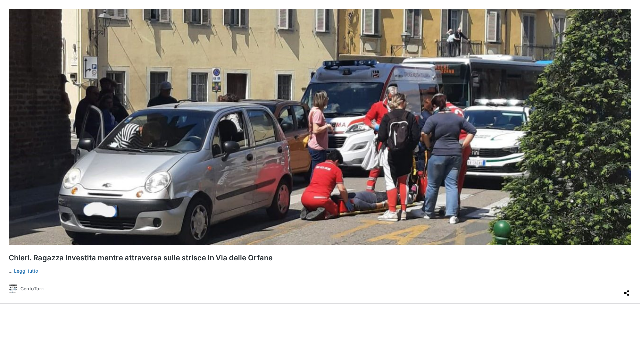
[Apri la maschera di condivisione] (626, 290)
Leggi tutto (26, 271)
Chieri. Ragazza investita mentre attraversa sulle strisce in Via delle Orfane (141, 257)
